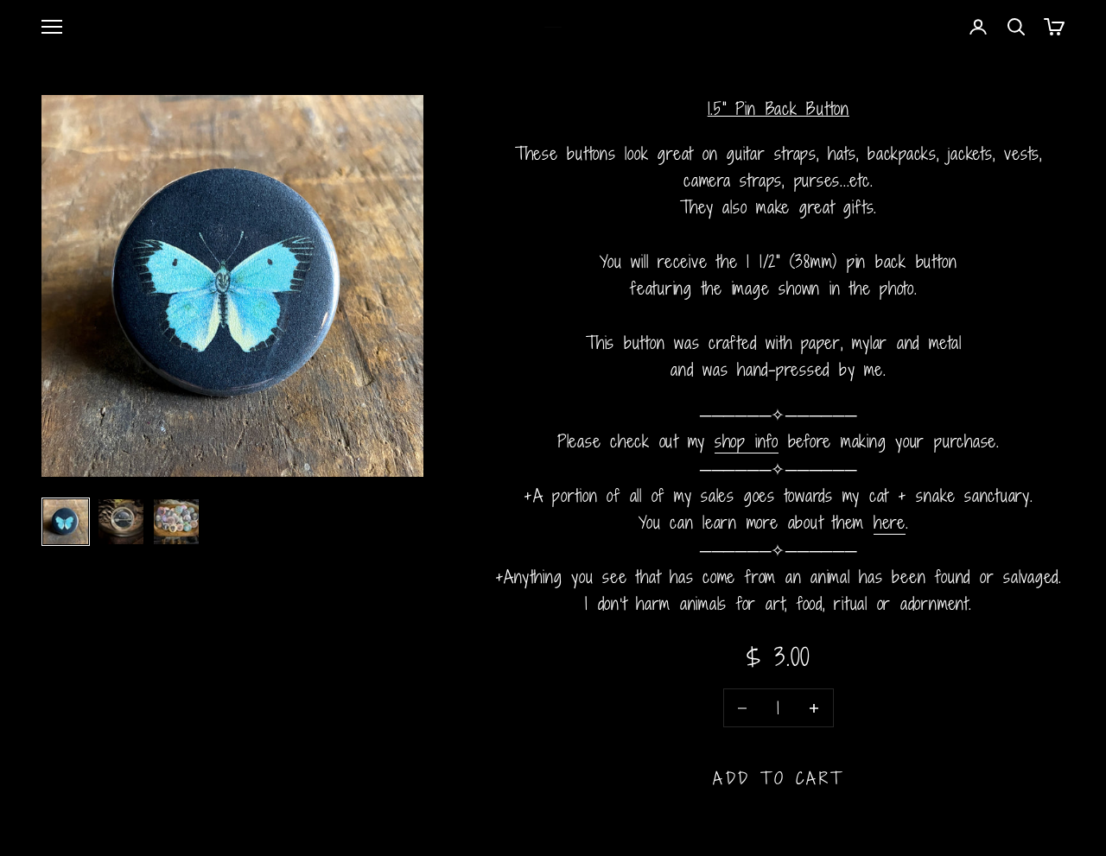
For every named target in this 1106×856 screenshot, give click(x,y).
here (890, 522)
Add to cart (778, 777)
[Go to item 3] (176, 522)
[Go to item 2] (121, 522)
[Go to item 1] (65, 522)
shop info (747, 440)
